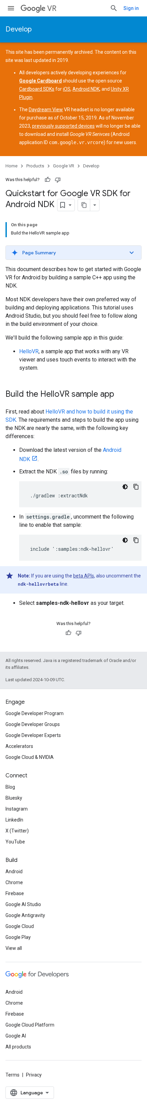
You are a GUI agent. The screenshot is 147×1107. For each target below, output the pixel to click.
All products (18, 1046)
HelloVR (29, 351)
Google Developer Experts (33, 735)
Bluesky (13, 798)
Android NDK (85, 89)
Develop (18, 29)
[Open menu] (11, 8)
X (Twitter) (17, 831)
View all (13, 948)
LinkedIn (14, 820)
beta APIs (83, 575)
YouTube (15, 841)
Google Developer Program (34, 713)
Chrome (14, 882)
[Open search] (114, 8)
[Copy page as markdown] (84, 205)
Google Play (18, 937)
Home (11, 165)
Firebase (14, 893)
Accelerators (19, 746)
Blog (10, 787)
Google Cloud (19, 926)
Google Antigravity (25, 915)
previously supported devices (63, 126)
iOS (66, 89)
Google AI (15, 1036)
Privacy (34, 1075)
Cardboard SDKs (36, 89)
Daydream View (46, 109)
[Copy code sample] (136, 486)
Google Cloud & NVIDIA (29, 757)
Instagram (16, 809)
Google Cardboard (40, 81)
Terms (12, 1075)
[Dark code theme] (125, 486)
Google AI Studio (23, 904)
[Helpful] (47, 180)
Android (14, 871)
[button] (73, 252)
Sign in (131, 8)
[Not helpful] (58, 180)
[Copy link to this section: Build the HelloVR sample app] (121, 395)
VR (51, 8)
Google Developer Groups (32, 724)
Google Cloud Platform (29, 1025)
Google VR (63, 165)
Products (35, 165)
